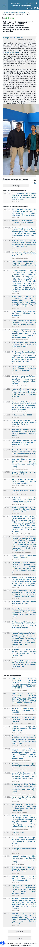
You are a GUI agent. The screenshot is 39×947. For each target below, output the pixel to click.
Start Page (6, 12)
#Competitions (8, 38)
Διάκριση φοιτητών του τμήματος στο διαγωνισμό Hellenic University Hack (24, 254)
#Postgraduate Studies (26, 485)
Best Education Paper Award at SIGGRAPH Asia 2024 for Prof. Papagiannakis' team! (24, 344)
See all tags (16, 186)
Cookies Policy (26, 945)
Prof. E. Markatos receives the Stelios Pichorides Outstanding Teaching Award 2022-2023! (24, 499)
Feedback (17, 945)
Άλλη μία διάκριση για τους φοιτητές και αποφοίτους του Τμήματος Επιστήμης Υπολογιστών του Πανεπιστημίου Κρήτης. (24, 463)
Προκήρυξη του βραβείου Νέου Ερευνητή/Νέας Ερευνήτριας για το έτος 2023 (24, 719)
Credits (10, 945)
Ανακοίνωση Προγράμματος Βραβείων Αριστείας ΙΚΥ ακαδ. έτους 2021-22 (24, 728)
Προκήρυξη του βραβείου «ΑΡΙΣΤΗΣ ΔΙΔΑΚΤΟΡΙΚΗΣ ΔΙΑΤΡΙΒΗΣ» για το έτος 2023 (24, 710)
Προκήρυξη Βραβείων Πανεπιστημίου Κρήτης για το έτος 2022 (24, 765)
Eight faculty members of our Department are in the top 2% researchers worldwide (24, 442)
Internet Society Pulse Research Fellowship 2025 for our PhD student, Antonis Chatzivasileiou (24, 322)
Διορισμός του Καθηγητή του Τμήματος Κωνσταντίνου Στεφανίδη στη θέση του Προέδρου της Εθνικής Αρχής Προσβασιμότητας (24, 889)
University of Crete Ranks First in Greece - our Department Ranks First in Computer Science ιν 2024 (24, 452)
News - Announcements (19, 12)
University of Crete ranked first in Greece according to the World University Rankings (24, 869)
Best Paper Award (18, 832)
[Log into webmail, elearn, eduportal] (38, 8)
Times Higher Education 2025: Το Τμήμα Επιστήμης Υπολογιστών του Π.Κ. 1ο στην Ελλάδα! (24, 368)
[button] (2, 943)
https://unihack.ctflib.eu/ (11, 52)
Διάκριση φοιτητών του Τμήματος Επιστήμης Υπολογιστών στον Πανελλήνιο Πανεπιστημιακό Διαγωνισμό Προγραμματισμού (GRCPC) (24, 379)
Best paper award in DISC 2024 (22, 415)
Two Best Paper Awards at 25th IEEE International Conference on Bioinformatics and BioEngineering (24, 263)
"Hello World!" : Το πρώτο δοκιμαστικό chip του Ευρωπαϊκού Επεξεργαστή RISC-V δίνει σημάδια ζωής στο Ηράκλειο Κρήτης (24, 612)
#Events (22, 225)
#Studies (14, 487)
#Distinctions (19, 38)
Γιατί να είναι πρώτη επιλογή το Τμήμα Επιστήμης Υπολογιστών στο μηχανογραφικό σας (24, 481)
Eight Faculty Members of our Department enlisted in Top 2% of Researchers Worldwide (24, 422)
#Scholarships (23, 690)
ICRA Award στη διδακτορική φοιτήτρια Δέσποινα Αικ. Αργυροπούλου (24, 313)
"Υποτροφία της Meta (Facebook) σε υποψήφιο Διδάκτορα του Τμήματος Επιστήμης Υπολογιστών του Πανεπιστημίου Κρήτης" (24, 787)
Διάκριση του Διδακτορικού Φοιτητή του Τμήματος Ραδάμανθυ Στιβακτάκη (24, 878)
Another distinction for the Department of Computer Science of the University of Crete (24, 509)
